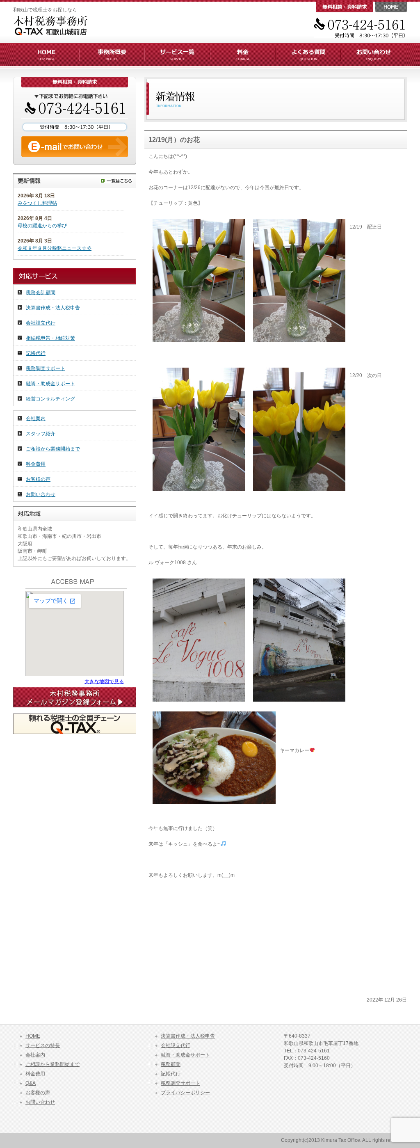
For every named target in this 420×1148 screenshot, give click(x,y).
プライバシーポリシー (185, 1092)
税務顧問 (170, 1064)
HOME (32, 1036)
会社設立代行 (40, 323)
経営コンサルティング (50, 399)
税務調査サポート (45, 368)
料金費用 (36, 464)
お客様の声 (38, 479)
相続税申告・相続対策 (50, 338)
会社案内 (36, 418)
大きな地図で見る (104, 681)
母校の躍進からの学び (42, 226)
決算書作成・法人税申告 (53, 308)
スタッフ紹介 (40, 434)
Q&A (30, 1083)
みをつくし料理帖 (37, 203)
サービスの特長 (42, 1045)
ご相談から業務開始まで (53, 449)
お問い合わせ (40, 494)
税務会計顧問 (40, 292)
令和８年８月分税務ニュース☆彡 (54, 248)
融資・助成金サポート (50, 383)
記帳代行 (36, 353)
